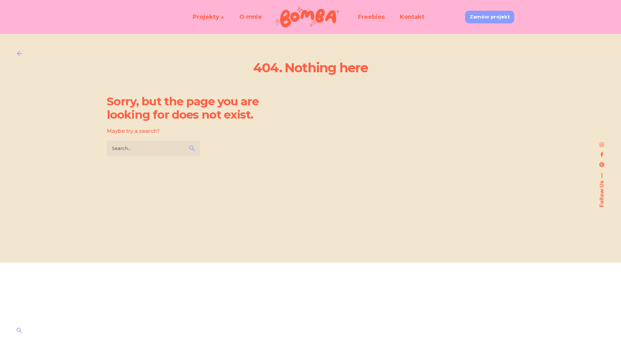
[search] (192, 148)
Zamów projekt (490, 17)
